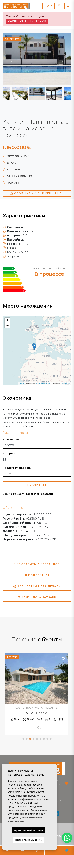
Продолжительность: (17, 468)
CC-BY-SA (65, 383)
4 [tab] (33, 739)
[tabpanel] (37, 694)
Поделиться (38, 575)
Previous (11, 59)
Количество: (11, 439)
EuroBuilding (16, 6)
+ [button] (7, 320)
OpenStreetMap (43, 383)
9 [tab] (51, 739)
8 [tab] (47, 739)
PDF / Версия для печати (38, 586)
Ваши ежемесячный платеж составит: (28, 494)
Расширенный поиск (27, 21)
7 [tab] (44, 739)
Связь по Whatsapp (38, 597)
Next (63, 59)
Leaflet (22, 383)
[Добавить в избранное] (63, 658)
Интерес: (9, 453)
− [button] (7, 325)
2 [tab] (27, 739)
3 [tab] (30, 739)
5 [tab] (37, 739)
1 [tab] (23, 739)
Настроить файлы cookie (28, 839)
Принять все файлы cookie (28, 830)
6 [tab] (40, 739)
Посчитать (37, 484)
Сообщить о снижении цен (38, 193)
